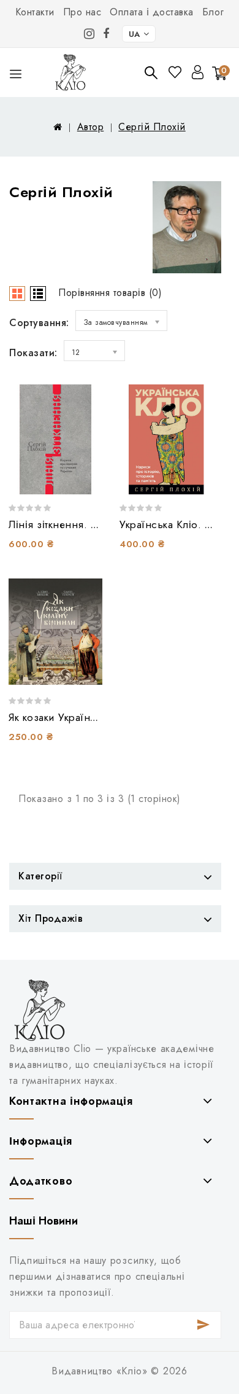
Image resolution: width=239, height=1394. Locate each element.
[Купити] (83, 476)
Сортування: (39, 323)
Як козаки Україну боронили (79, 717)
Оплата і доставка (152, 12)
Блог (213, 12)
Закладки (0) (176, 72)
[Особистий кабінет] (197, 72)
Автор (90, 127)
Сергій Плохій (152, 127)
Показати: (33, 353)
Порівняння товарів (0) (110, 293)
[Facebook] (106, 33)
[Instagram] (89, 34)
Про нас (82, 12)
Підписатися (203, 1325)
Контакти (35, 12)
